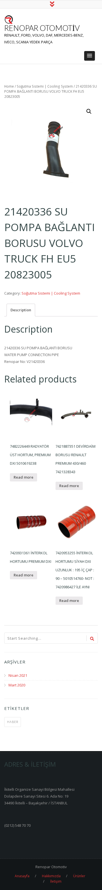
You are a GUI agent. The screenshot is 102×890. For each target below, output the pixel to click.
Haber (12, 722)
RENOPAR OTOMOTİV (42, 28)
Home (9, 86)
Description (20, 309)
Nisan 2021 (17, 675)
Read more (23, 477)
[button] (89, 56)
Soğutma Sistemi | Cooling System (45, 86)
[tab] (21, 310)
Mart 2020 (16, 685)
